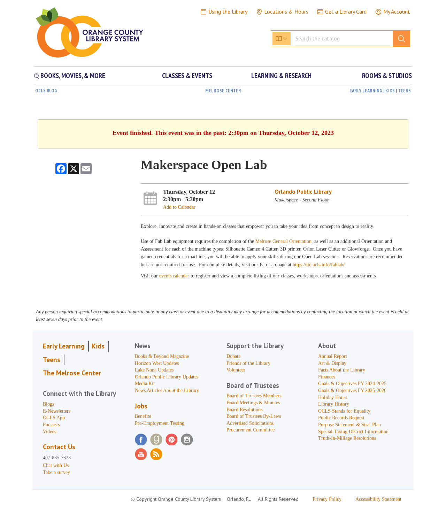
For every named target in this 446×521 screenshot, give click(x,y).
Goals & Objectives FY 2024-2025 (352, 383)
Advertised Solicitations (250, 423)
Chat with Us (56, 465)
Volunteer (235, 370)
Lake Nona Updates (154, 370)
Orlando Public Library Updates (166, 377)
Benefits (143, 416)
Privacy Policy (327, 499)
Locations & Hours (286, 11)
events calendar (175, 275)
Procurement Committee (250, 429)
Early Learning (64, 346)
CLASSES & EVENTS (187, 75)
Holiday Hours (332, 397)
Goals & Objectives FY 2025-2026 (352, 390)
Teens (51, 359)
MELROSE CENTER (223, 90)
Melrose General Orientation (283, 241)
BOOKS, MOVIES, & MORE (72, 75)
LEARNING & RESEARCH (281, 75)
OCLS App (54, 417)
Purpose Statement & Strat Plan (349, 424)
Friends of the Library (248, 363)
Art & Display (332, 363)
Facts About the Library (341, 370)
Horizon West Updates (157, 363)
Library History (333, 404)
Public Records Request (341, 417)
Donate (233, 356)
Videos (49, 431)
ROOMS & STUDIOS (387, 75)
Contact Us (59, 447)
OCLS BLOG (46, 90)
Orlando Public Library (303, 192)
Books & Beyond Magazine (162, 356)
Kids (98, 346)
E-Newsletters (56, 411)
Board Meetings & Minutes (253, 402)
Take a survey (56, 472)
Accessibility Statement (378, 499)
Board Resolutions (244, 409)
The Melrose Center (72, 373)
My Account (396, 11)
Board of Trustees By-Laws (253, 416)
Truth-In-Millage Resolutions (347, 438)
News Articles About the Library (167, 390)
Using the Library (227, 11)
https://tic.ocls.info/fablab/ (319, 264)
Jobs (141, 406)
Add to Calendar (179, 207)
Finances (326, 377)
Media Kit (145, 383)
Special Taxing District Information (353, 431)
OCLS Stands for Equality (344, 411)
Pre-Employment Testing (159, 423)
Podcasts (51, 424)
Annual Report (332, 356)
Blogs (48, 404)
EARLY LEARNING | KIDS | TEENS (380, 90)
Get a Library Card (346, 11)
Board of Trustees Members (253, 395)
